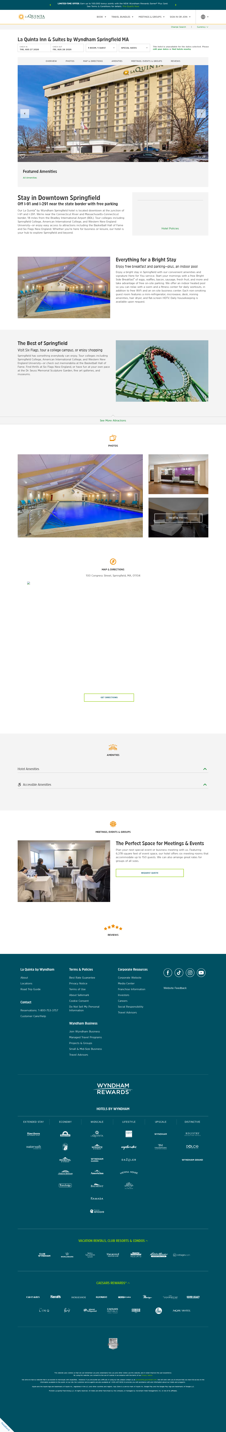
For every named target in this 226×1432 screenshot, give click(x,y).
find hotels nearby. (181, 49)
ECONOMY (65, 1122)
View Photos (178, 518)
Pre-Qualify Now (131, 6)
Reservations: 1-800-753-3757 (39, 1010)
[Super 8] (65, 1147)
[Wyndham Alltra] (128, 1186)
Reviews (175, 61)
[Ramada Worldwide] (97, 1199)
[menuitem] (101, 17)
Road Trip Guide (30, 989)
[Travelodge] (65, 1186)
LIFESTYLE (129, 1122)
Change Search (178, 27)
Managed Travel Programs (85, 1037)
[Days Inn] (65, 1134)
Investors (123, 995)
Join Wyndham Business (84, 1031)
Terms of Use (77, 989)
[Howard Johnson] (65, 1173)
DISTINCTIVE (192, 1122)
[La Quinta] (97, 1134)
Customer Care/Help (33, 1016)
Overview (51, 61)
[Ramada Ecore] (97, 1211)
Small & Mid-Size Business (85, 1049)
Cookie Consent (79, 1000)
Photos (70, 61)
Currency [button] (201, 27)
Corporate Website (129, 977)
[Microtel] (65, 1160)
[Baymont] (97, 1186)
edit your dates (161, 49)
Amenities (117, 61)
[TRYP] (128, 1134)
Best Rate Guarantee (82, 977)
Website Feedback (175, 988)
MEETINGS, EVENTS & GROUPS (146, 61)
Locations (26, 983)
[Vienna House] (128, 1173)
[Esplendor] (128, 1147)
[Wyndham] (160, 1134)
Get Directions (109, 697)
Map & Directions (93, 61)
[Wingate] (97, 1147)
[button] (50, 5)
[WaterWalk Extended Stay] (33, 1147)
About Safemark (79, 995)
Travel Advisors (78, 1054)
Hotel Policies (170, 228)
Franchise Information (131, 989)
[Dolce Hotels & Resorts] (192, 1147)
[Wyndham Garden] (97, 1160)
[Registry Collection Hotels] (192, 1134)
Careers (122, 1000)
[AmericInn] (97, 1173)
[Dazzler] (128, 1160)
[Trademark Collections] (160, 1147)
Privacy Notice (78, 983)
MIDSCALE (97, 1122)
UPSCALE (161, 1122)
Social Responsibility (130, 1006)
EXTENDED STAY (33, 1122)
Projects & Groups (80, 1043)
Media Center (126, 983)
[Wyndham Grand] (192, 1160)
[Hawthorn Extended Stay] (33, 1134)
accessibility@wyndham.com (146, 1379)
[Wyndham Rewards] (113, 1088)
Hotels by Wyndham (113, 1109)
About (24, 977)
